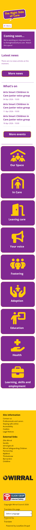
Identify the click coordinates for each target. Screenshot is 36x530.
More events (17, 134)
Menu (8, 26)
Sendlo (6, 443)
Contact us (7, 418)
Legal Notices (8, 431)
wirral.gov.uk (8, 445)
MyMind (6, 453)
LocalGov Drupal (23, 526)
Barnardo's (7, 459)
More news (15, 73)
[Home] (14, 15)
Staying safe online (10, 424)
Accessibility (8, 426)
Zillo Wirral (7, 440)
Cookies (6, 429)
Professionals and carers (13, 421)
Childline (6, 461)
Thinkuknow (8, 456)
